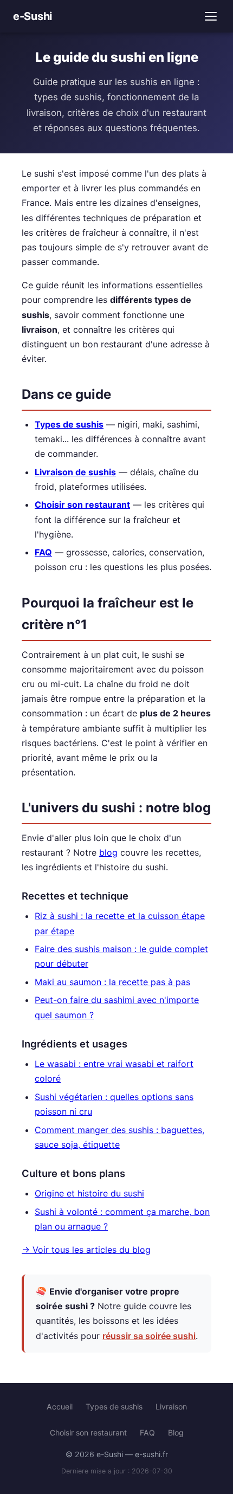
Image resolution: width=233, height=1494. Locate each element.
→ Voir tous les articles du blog (86, 1249)
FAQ (43, 552)
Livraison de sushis (75, 472)
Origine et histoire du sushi (89, 1193)
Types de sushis (69, 424)
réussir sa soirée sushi (149, 1335)
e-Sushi (32, 16)
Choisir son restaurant (82, 504)
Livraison (171, 1406)
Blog (176, 1432)
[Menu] (211, 16)
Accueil (60, 1406)
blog (108, 852)
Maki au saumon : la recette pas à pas (112, 981)
